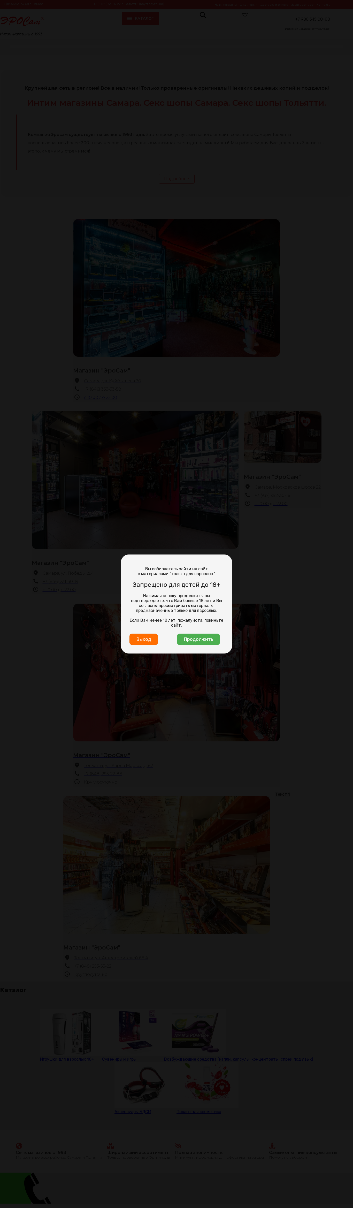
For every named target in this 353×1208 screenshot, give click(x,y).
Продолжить (198, 639)
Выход (143, 639)
